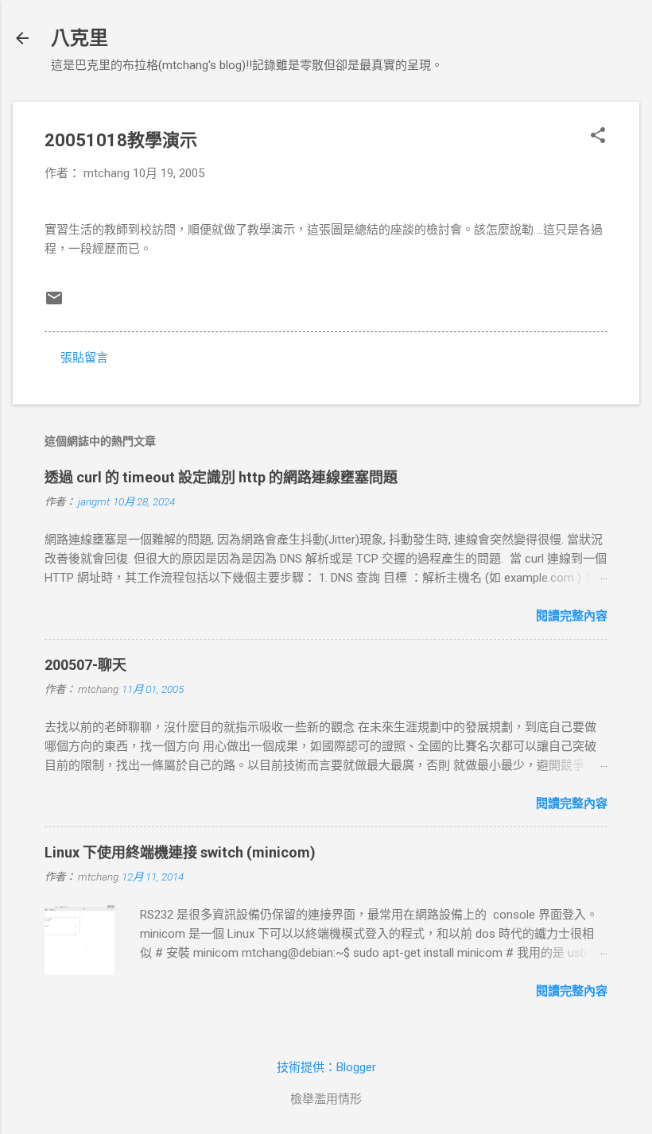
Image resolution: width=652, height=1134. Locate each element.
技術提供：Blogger (326, 1067)
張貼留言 (84, 357)
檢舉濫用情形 (326, 1099)
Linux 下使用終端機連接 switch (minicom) (180, 852)
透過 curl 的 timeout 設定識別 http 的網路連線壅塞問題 (221, 477)
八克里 (79, 38)
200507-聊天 (85, 664)
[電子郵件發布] (54, 303)
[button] (597, 137)
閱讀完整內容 (571, 616)
